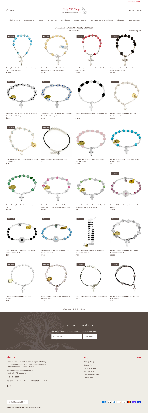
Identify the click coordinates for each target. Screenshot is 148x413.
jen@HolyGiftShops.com (16, 373)
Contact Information (91, 374)
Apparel (40, 20)
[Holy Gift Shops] (74, 10)
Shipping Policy (89, 371)
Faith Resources (134, 20)
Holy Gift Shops (16, 407)
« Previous (67, 309)
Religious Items (14, 20)
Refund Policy (89, 365)
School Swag (65, 20)
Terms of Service (90, 368)
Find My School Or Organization (101, 20)
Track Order (88, 378)
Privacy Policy (89, 362)
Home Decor (52, 20)
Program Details (80, 20)
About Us (120, 20)
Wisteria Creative (36, 407)
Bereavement (29, 20)
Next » (82, 309)
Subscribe (89, 336)
